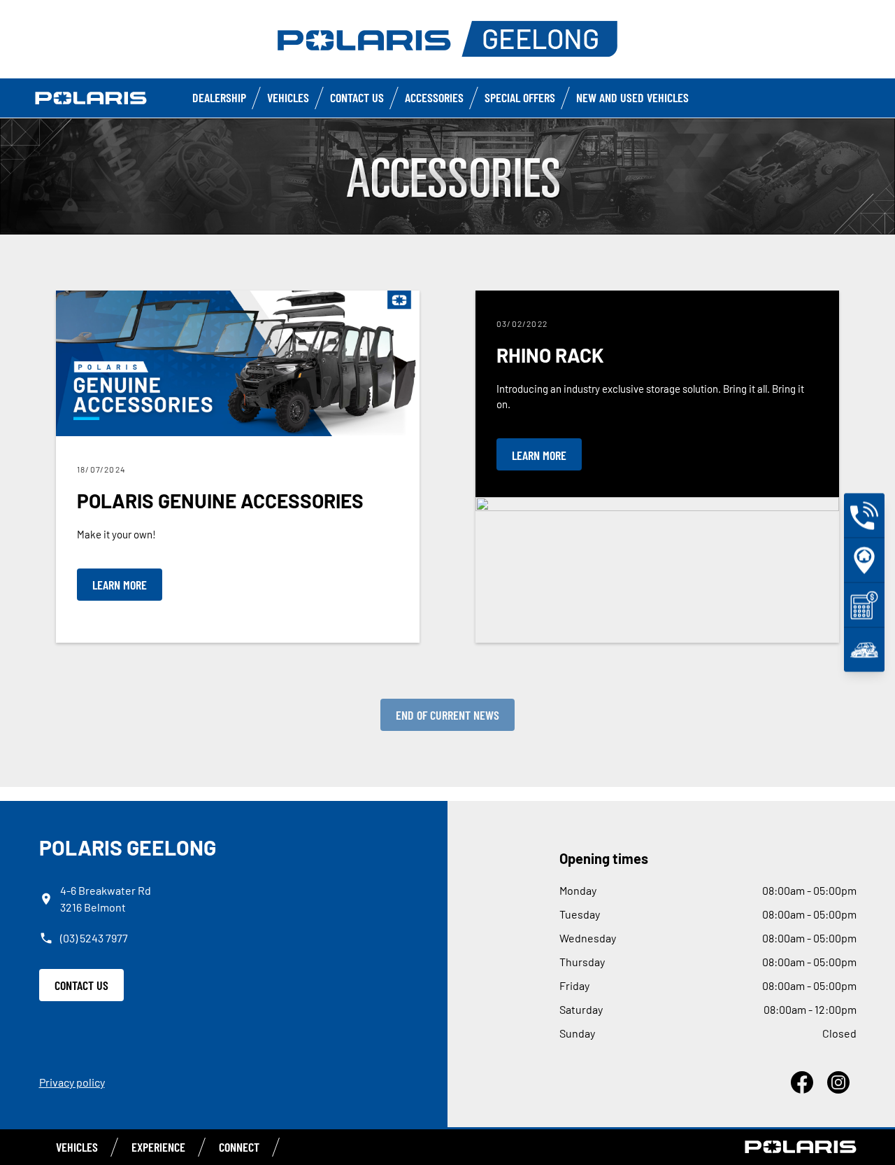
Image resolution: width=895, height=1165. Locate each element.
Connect (239, 1146)
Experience (158, 1146)
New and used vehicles (632, 97)
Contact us (357, 97)
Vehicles (288, 97)
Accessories (434, 97)
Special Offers (520, 97)
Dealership (219, 97)
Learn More (119, 584)
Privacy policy (72, 1082)
